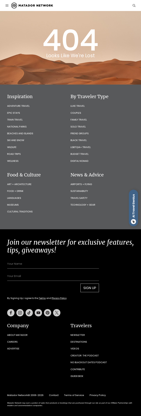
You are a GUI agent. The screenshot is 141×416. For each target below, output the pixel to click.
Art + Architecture (19, 184)
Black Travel (78, 140)
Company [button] (18, 325)
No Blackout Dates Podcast (88, 362)
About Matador (17, 335)
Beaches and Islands (20, 133)
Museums (13, 205)
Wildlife (12, 147)
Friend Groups (79, 133)
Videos (74, 348)
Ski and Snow (15, 140)
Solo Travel (78, 126)
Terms (42, 298)
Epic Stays (13, 113)
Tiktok (29, 312)
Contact (54, 395)
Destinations (78, 342)
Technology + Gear (82, 205)
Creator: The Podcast (84, 355)
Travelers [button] (81, 325)
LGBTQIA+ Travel (80, 147)
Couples (75, 113)
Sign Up (89, 288)
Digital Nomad (79, 161)
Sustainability (79, 191)
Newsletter (77, 335)
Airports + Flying (81, 184)
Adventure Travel (18, 106)
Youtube (38, 312)
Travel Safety (78, 198)
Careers (12, 342)
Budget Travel (79, 154)
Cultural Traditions (20, 211)
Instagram (20, 312)
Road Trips (14, 154)
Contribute (77, 369)
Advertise (13, 348)
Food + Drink (15, 191)
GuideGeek (76, 376)
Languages (14, 198)
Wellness (13, 161)
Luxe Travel (77, 106)
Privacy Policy (59, 298)
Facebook (11, 312)
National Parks (17, 126)
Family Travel (78, 119)
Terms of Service (74, 395)
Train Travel (15, 119)
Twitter (56, 312)
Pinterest (47, 312)
